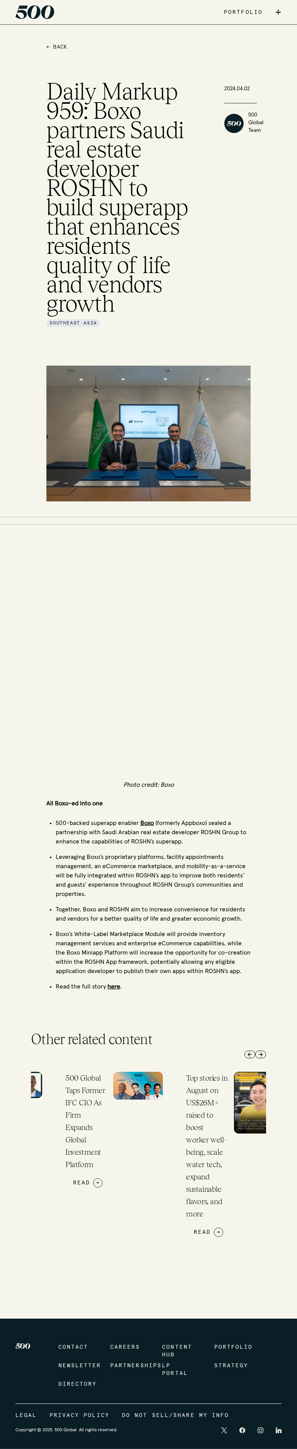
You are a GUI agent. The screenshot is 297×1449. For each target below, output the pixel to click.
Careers (125, 1347)
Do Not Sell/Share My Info (175, 1415)
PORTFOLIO (243, 12)
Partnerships (128, 1365)
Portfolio (232, 1347)
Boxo (147, 823)
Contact (73, 1347)
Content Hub (177, 1351)
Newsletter (76, 1365)
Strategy (231, 1365)
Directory (76, 1384)
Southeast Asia (73, 323)
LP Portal (175, 1369)
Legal (26, 1415)
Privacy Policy (79, 1415)
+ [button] (278, 12)
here (114, 986)
